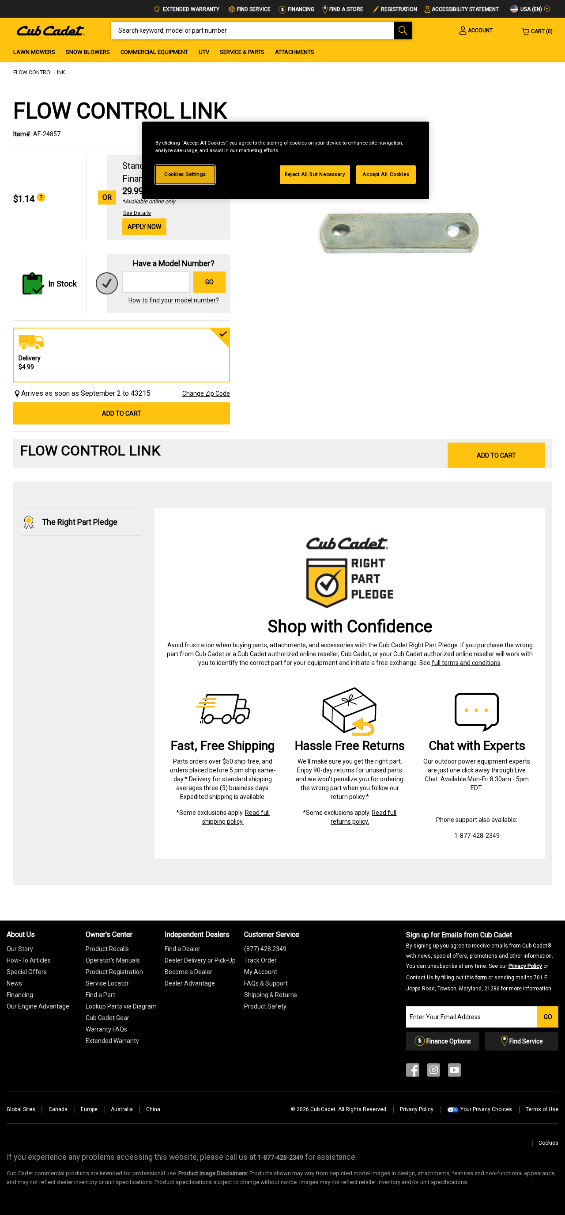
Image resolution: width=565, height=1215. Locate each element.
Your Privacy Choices (486, 1109)
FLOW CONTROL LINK (39, 72)
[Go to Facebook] (412, 1072)
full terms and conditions (466, 662)
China (153, 1109)
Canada (58, 1109)
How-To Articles (29, 960)
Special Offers (27, 971)
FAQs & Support (266, 983)
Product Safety (265, 1006)
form (481, 977)
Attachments (294, 52)
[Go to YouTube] (454, 1072)
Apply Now (144, 226)
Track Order (260, 960)
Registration (399, 9)
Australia (122, 1109)
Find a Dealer (182, 948)
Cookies (548, 1143)
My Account (260, 971)
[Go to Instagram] (433, 1072)
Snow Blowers (88, 52)
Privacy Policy (525, 966)
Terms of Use (542, 1109)
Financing (300, 9)
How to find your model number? (173, 300)
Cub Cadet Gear (107, 1017)
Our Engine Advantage (38, 1006)
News (14, 983)
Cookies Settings (185, 174)
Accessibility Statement (465, 9)
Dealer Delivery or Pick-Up (200, 960)
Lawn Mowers (34, 52)
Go (209, 282)
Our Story (20, 948)
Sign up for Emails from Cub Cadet (479, 961)
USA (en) (530, 9)
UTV (204, 52)
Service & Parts (242, 52)
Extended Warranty (190, 9)
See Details (137, 213)
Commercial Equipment (154, 52)
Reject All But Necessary (315, 174)
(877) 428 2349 (265, 948)
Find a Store (345, 9)
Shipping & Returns (270, 994)
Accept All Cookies (385, 174)
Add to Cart (121, 413)
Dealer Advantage (190, 983)
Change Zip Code (206, 393)
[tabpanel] (395, 230)
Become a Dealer (188, 971)
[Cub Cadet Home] (51, 30)
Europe (89, 1109)
